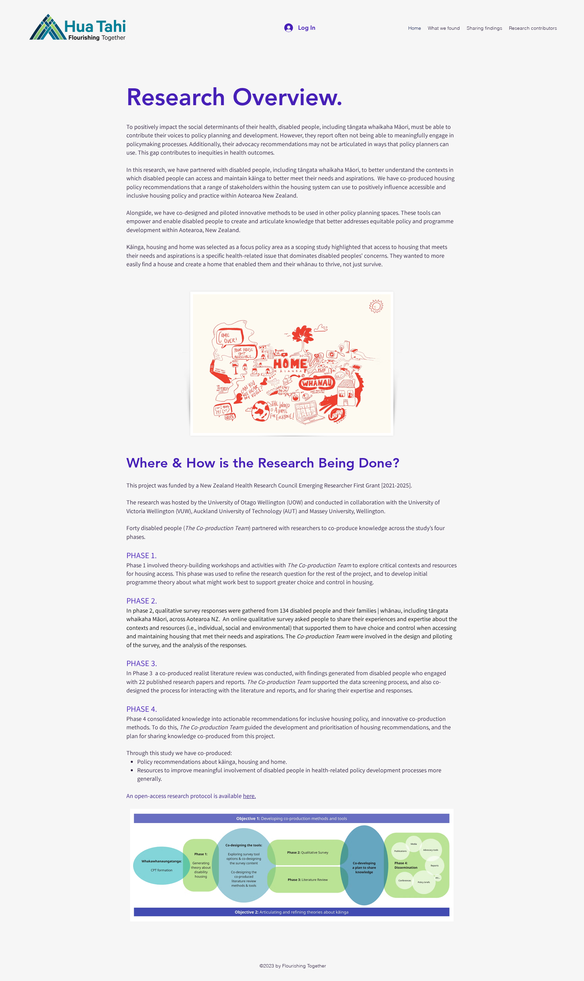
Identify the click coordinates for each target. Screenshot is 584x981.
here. (249, 796)
